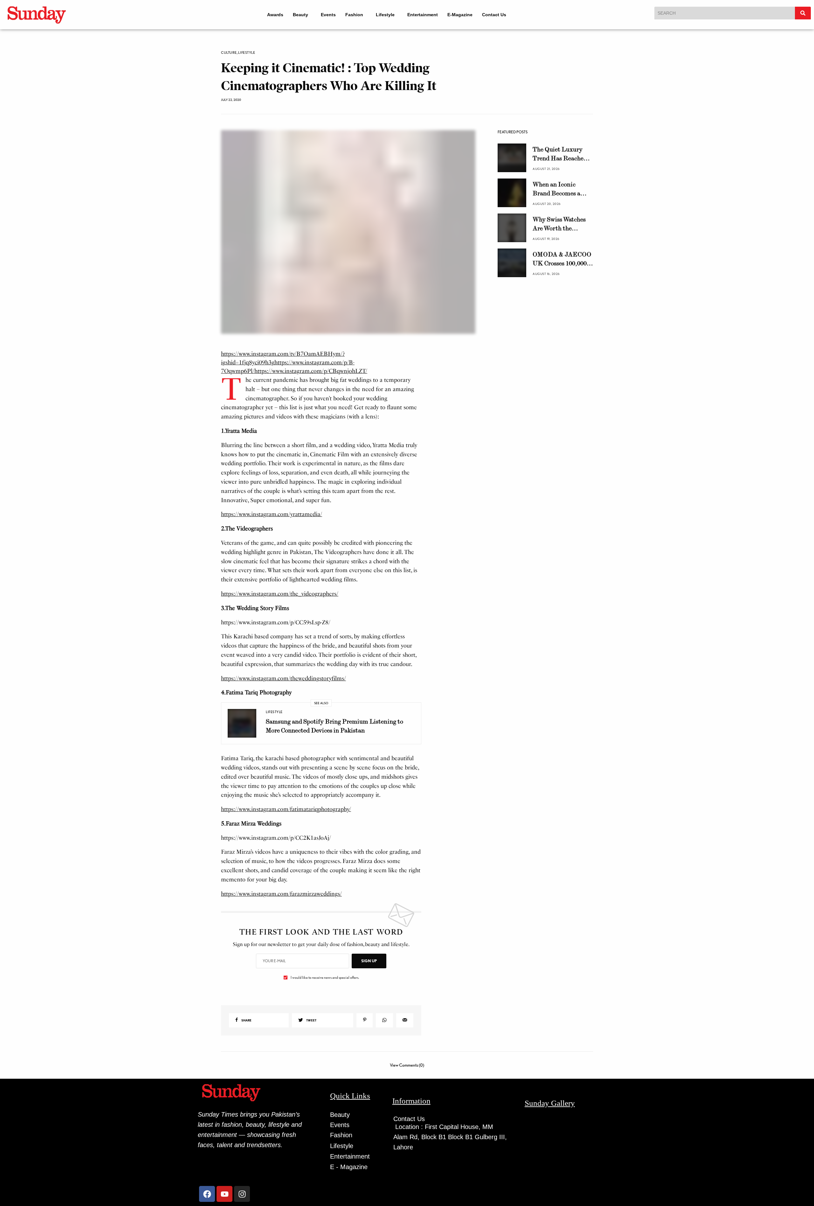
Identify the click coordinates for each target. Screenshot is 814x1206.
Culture (229, 52)
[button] (299, 15)
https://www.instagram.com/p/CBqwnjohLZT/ (310, 373)
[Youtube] (224, 1197)
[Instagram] (242, 1197)
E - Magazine (349, 1169)
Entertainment (427, 14)
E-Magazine (464, 14)
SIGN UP (369, 963)
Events (327, 14)
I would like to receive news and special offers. (325, 980)
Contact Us (498, 14)
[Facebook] (207, 1197)
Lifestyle (386, 14)
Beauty (296, 14)
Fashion (353, 14)
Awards (271, 14)
